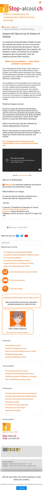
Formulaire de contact (20, 371)
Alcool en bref (15, 346)
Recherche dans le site (22, 379)
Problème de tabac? (12, 376)
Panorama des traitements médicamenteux (21, 396)
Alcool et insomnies (17, 280)
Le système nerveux (31, 255)
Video (16, 432)
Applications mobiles (13, 410)
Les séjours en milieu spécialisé (16, 405)
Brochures (6, 432)
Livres (11, 432)
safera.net (9, 185)
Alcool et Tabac (24, 266)
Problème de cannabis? (28, 376)
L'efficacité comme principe (15, 408)
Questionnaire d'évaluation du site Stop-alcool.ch (21, 298)
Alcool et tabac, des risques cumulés (23, 272)
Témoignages (17, 354)
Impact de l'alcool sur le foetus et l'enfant (19, 263)
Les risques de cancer (11, 252)
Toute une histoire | (23, 175)
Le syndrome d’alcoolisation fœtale (17, 260)
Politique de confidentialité (15, 374)
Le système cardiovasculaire (14, 255)
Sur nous (8, 371)
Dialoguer (8, 354)
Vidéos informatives (11, 266)
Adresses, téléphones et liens (15, 357)
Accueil (7, 346)
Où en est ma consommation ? (17, 332)
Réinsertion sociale (12, 402)
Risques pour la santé (28, 351)
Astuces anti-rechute (12, 351)
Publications (29, 374)
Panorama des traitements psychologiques (21, 393)
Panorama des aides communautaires (19, 399)
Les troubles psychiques (12, 258)
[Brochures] (7, 427)
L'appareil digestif (25, 252)
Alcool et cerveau (16, 289)
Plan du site (9, 379)
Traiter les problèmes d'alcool (16, 348)
